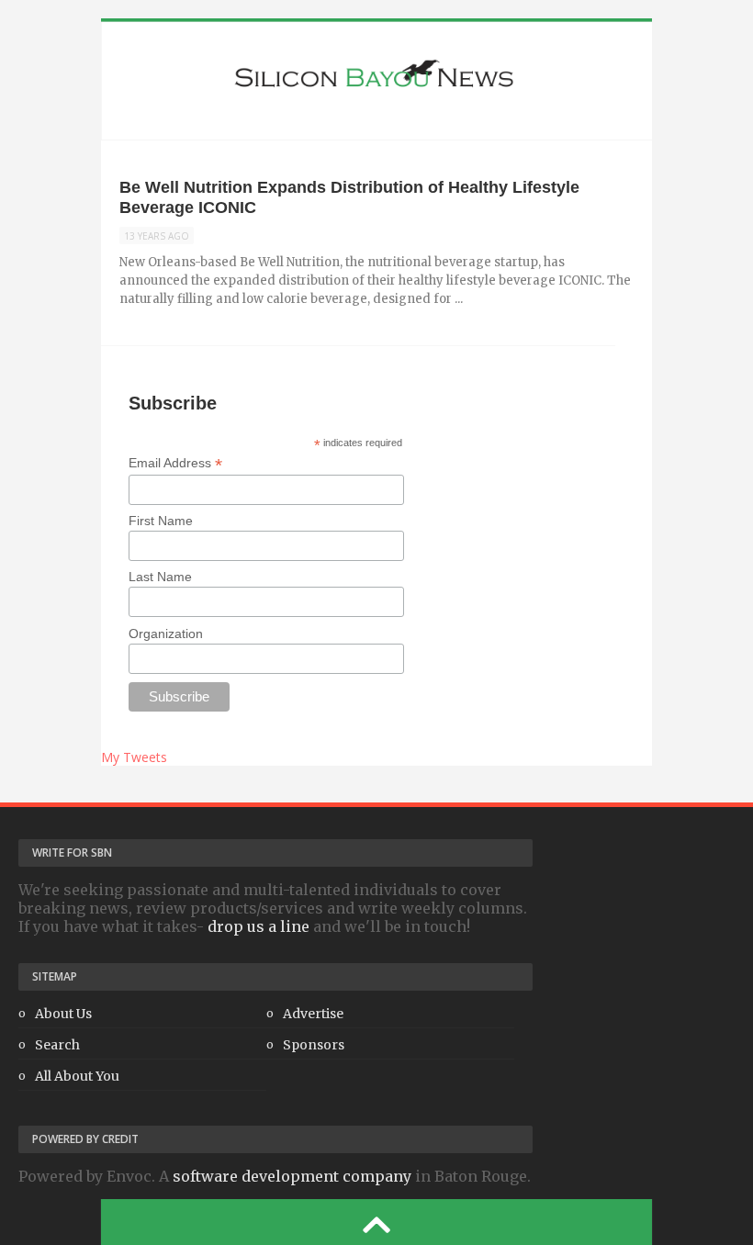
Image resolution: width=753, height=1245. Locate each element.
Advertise (313, 1013)
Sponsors (313, 1045)
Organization (166, 633)
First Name (161, 520)
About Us (63, 1013)
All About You (77, 1076)
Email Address (175, 463)
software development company (292, 1176)
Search (57, 1045)
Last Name (160, 576)
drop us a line (258, 926)
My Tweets (134, 757)
